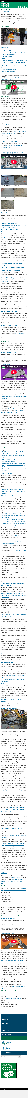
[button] (19, 7)
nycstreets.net (15, 535)
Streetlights (4, 1047)
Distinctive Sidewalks (14, 62)
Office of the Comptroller (15, 877)
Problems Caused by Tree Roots (18, 53)
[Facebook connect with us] (24, 7)
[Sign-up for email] (22, 7)
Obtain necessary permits (8, 461)
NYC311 (19, 998)
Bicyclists (4, 1027)
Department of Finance (13, 408)
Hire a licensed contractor (8, 459)
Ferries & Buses (6, 1030)
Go (19, 1057)
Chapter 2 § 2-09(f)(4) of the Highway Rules (12, 593)
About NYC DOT (6, 1019)
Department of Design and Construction (13, 791)
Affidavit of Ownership (20, 550)
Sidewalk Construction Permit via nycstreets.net (13, 514)
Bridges (3, 1041)
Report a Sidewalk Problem (20, 49)
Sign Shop (4, 1044)
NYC (2, 1)
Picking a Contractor (8, 60)
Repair (3, 58)
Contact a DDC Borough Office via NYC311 (12, 828)
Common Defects (7, 49)
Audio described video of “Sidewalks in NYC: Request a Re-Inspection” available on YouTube (13, 932)
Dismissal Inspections (7, 66)
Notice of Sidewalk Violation (10, 56)
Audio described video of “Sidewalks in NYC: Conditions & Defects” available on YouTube (13, 153)
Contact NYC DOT (6, 1053)
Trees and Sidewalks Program (8, 278)
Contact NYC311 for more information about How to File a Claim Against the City (13, 881)
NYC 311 (6, 237)
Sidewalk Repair (5, 1043)
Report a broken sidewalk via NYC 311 (11, 223)
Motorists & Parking (6, 1034)
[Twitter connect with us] (26, 7)
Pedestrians (5, 1023)
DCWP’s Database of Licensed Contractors (12, 489)
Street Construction (6, 1046)
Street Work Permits (6, 1048)
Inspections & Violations (8, 54)
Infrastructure (5, 1038)
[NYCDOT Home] (5, 5)
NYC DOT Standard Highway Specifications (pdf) (13, 521)
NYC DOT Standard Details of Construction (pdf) (13, 519)
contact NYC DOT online (10, 998)
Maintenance (4, 47)
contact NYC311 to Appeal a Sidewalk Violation (12, 960)
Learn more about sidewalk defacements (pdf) (13, 267)
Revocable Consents (6, 1042)
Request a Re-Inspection (9, 69)
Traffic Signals (5, 1049)
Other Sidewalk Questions (8, 71)
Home (3, 1016)
